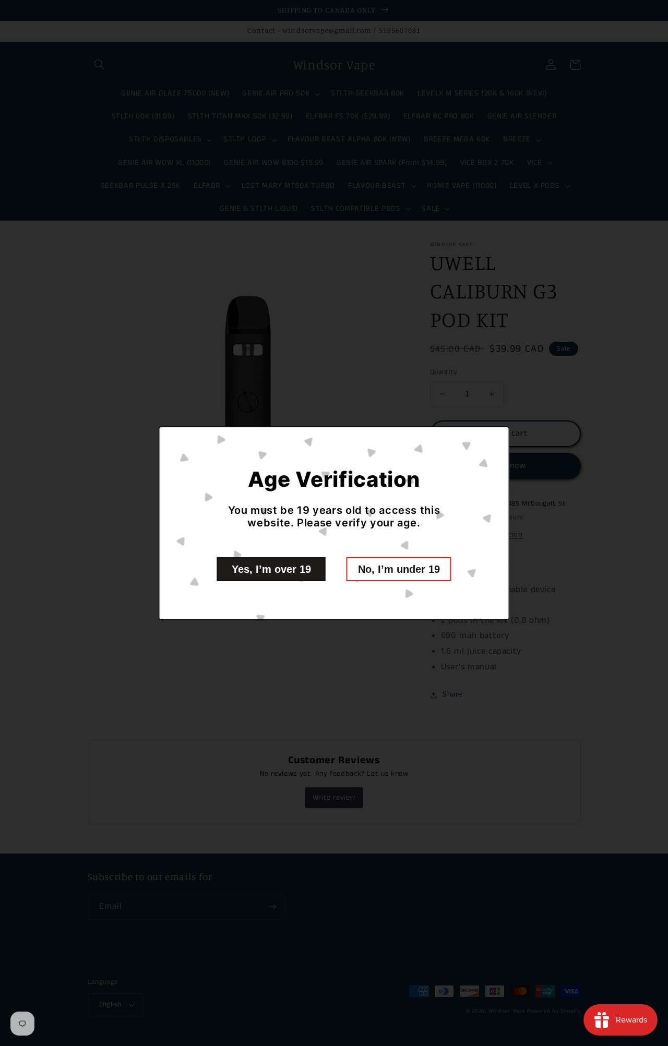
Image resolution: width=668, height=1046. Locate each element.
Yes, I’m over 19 (271, 569)
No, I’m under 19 (399, 569)
